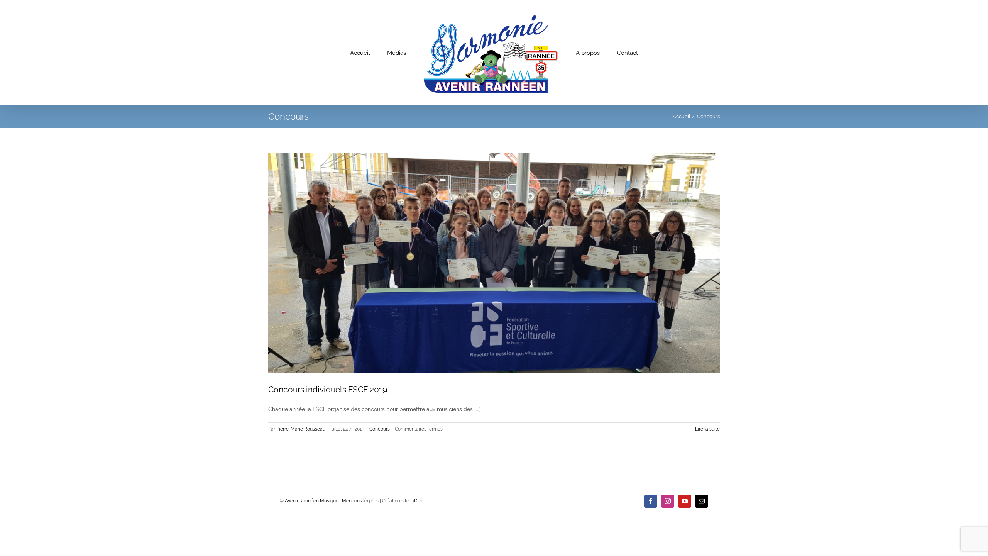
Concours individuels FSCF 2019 (327, 389)
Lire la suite (707, 429)
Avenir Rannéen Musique (311, 500)
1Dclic (418, 500)
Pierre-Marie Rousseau (300, 429)
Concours (379, 429)
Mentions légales (360, 500)
